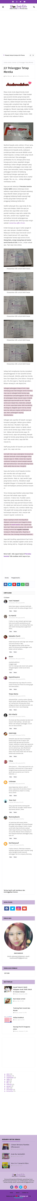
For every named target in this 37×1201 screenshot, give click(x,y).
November (10, 1091)
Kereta (14, 62)
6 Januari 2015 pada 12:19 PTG (16, 819)
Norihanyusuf (14, 843)
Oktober (9, 1076)
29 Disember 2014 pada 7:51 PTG (17, 735)
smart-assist (15, 525)
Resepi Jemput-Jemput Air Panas (15, 55)
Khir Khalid (13, 714)
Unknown (12, 781)
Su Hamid (12, 616)
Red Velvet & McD (19, 999)
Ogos (8, 1079)
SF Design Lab (24, 1196)
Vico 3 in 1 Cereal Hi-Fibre (19, 1163)
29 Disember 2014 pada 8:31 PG (17, 602)
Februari (9, 1084)
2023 (8, 1074)
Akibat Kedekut (18, 1017)
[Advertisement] (18, 32)
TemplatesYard (18, 1197)
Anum (11, 657)
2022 (8, 1088)
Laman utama (7, 62)
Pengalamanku (15, 578)
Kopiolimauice (14, 677)
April (8, 1081)
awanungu (12, 733)
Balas (10, 611)
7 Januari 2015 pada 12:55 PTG (16, 845)
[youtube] (24, 2)
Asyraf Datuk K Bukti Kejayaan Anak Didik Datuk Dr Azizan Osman (22, 989)
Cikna (11, 761)
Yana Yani (12, 800)
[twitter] (20, 2)
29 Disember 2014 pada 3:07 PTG (17, 679)
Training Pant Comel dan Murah (21, 1009)
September (10, 1078)
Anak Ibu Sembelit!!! (18, 1154)
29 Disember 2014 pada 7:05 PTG (17, 716)
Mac (8, 1083)
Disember (9, 1090)
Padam (15, 611)
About (18, 1192)
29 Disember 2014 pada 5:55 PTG (17, 696)
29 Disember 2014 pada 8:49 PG (17, 617)
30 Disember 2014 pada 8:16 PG (17, 783)
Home (11, 1192)
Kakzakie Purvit (14, 636)
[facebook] (13, 2)
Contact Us (25, 1192)
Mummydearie (14, 817)
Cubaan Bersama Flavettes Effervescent (20, 1146)
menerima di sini (17, 223)
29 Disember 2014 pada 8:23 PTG (17, 763)
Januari (9, 1086)
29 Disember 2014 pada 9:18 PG (17, 658)
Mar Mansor (8, 76)
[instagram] (17, 2)
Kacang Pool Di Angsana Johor (21, 1028)
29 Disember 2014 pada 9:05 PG (17, 638)
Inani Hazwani (14, 601)
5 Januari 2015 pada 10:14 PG (16, 802)
